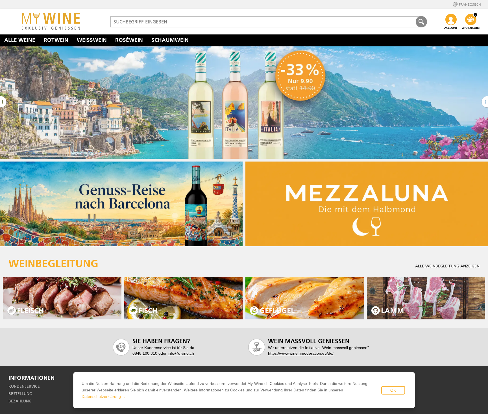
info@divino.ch (181, 353)
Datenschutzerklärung (101, 396)
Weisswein (92, 40)
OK (393, 390)
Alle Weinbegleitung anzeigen (447, 266)
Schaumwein (170, 40)
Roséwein (129, 40)
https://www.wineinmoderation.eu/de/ (301, 353)
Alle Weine (19, 40)
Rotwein (56, 40)
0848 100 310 (144, 353)
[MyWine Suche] (421, 21)
